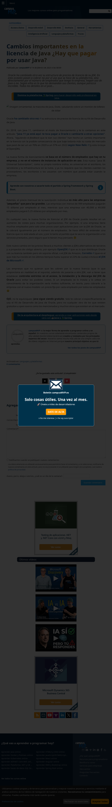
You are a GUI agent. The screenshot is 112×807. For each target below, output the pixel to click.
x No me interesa (46, 418)
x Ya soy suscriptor (64, 418)
